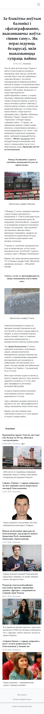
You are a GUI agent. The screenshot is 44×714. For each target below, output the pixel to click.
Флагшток (10, 428)
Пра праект (22, 695)
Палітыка (27, 64)
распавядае (25, 139)
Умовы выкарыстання (22, 699)
